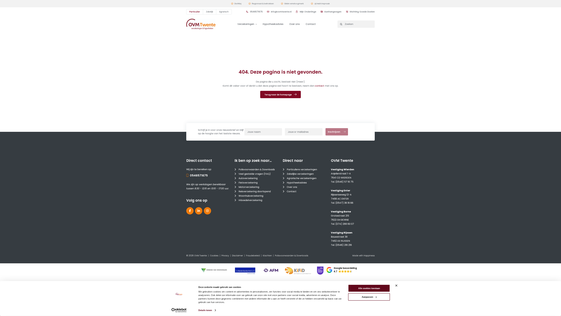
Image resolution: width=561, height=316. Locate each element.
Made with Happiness (363, 255)
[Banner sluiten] (396, 286)
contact (320, 85)
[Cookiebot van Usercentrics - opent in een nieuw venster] (179, 310)
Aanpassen (367, 297)
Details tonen (205, 310)
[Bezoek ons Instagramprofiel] (207, 210)
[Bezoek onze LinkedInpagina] (198, 210)
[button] (341, 270)
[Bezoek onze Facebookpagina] (190, 210)
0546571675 (199, 175)
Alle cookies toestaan (369, 288)
